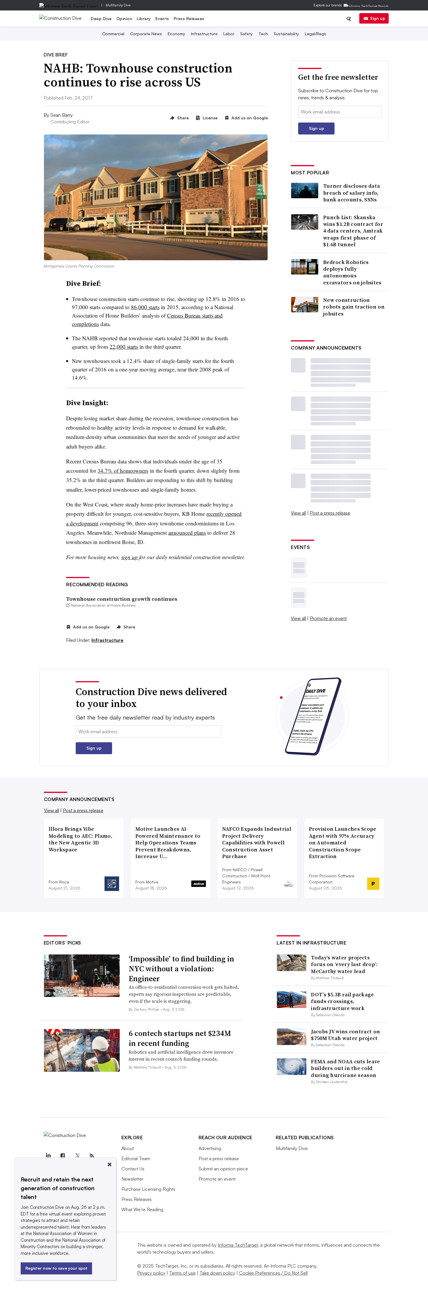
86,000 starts (145, 307)
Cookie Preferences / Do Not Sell (273, 1273)
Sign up (377, 18)
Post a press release (330, 513)
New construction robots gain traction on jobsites (354, 307)
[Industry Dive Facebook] (63, 1156)
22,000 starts (123, 346)
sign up (129, 557)
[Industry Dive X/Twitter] (77, 1156)
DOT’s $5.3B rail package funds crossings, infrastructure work (342, 1001)
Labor (228, 33)
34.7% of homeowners (123, 470)
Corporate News (146, 33)
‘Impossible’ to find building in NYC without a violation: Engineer (181, 969)
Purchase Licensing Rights (148, 1189)
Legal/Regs (315, 33)
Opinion (124, 18)
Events (162, 18)
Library (144, 18)
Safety (246, 33)
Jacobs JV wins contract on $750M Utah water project (345, 1035)
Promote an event (328, 618)
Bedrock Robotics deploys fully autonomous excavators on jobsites (352, 272)
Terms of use (182, 1273)
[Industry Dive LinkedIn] (48, 1156)
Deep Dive (101, 18)
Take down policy (217, 1273)
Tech (263, 33)
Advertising (210, 1148)
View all (298, 513)
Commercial (113, 33)
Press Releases (189, 18)
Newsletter (132, 1179)
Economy (176, 33)
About (127, 1148)
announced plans (187, 532)
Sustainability (286, 33)
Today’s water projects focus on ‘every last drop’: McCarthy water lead (344, 964)
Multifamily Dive (118, 5)
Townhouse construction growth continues (121, 599)
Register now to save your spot (56, 1268)
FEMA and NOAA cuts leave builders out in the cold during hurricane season (345, 1068)
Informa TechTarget (238, 1245)
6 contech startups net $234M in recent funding (180, 1038)
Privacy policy (151, 1273)
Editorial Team (135, 1158)
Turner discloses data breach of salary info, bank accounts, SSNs (351, 193)
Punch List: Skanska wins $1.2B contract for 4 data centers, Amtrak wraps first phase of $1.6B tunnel (353, 231)
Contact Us (132, 1169)
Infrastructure (204, 33)
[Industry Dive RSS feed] (92, 1156)
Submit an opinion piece (223, 1169)
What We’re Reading (142, 1209)
